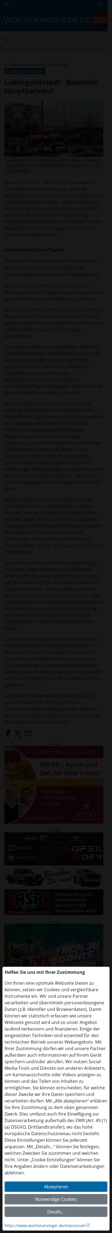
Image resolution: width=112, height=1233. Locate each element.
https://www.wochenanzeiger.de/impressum (45, 1225)
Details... (56, 1212)
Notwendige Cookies (56, 1199)
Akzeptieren (56, 1187)
